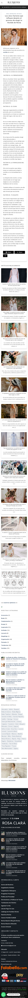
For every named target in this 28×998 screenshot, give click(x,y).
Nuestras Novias (6, 915)
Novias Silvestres (6, 738)
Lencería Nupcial (6, 734)
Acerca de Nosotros (7, 885)
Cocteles (19, 721)
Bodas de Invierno (6, 712)
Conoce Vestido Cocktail (8, 918)
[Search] (1, 2)
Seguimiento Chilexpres (8, 891)
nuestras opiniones (9, 603)
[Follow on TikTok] (14, 818)
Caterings (9, 719)
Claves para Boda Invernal (8, 721)
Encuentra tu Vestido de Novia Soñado (15, 7)
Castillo (4, 719)
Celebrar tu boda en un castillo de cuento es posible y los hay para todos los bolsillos (16, 673)
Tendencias (4, 645)
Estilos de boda (6, 729)
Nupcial (14, 738)
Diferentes (4, 726)
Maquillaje (4, 636)
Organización (5, 639)
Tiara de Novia (13, 743)
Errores (10, 726)
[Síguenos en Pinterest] (16, 818)
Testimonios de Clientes (8, 903)
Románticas (10, 741)
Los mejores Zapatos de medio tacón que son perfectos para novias (15, 665)
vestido (5, 52)
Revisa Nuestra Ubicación (9, 924)
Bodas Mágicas (16, 712)
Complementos (5, 621)
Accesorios (4, 615)
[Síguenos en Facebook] (10, 818)
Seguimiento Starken (7, 888)
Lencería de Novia (12, 731)
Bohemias (14, 714)
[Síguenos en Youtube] (18, 818)
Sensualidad (18, 741)
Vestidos (19, 13)
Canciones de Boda (6, 716)
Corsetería (11, 724)
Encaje (3, 624)
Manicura (14, 734)
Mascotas (4, 736)
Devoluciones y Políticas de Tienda (12, 900)
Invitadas (4, 630)
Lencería (3, 633)
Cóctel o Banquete (20, 724)
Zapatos (16, 748)
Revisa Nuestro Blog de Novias (10, 921)
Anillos (11, 709)
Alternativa (5, 709)
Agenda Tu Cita (5, 906)
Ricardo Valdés (22, 989)
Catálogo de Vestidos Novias (10, 912)
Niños (9, 736)
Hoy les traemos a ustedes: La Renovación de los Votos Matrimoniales (15, 681)
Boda (7, 13)
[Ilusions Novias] (14, 3)
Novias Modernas (16, 736)
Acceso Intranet (6, 927)
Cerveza (16, 719)
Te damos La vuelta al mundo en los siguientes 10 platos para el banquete (16, 697)
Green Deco (14, 729)
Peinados (4, 642)
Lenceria (21, 729)
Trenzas (14, 746)
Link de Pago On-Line (7, 909)
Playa (18, 738)
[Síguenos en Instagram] (12, 818)
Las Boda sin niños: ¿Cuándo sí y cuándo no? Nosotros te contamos (16, 658)
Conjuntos (4, 724)
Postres (24, 738)
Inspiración (13, 13)
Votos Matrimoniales (7, 748)
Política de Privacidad (7, 897)
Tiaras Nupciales (6, 746)
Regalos (4, 741)
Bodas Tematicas (6, 714)
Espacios (16, 726)
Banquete (16, 709)
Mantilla (20, 734)
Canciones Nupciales (18, 716)
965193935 (11, 780)
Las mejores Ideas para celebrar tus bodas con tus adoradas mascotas (15, 689)
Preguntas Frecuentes (8, 894)
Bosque (20, 714)
